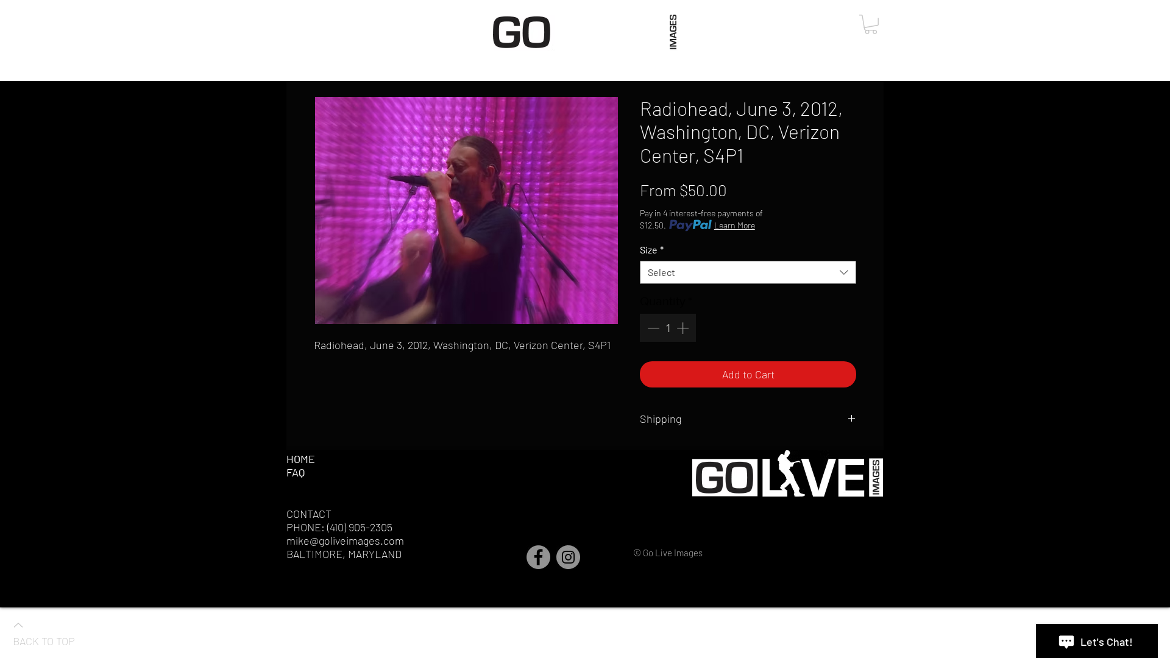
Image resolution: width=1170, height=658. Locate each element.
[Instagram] (568, 557)
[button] (870, 24)
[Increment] (683, 327)
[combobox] (748, 272)
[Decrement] (652, 327)
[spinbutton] (667, 327)
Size (652, 249)
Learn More (734, 225)
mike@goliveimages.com (345, 540)
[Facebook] (538, 557)
